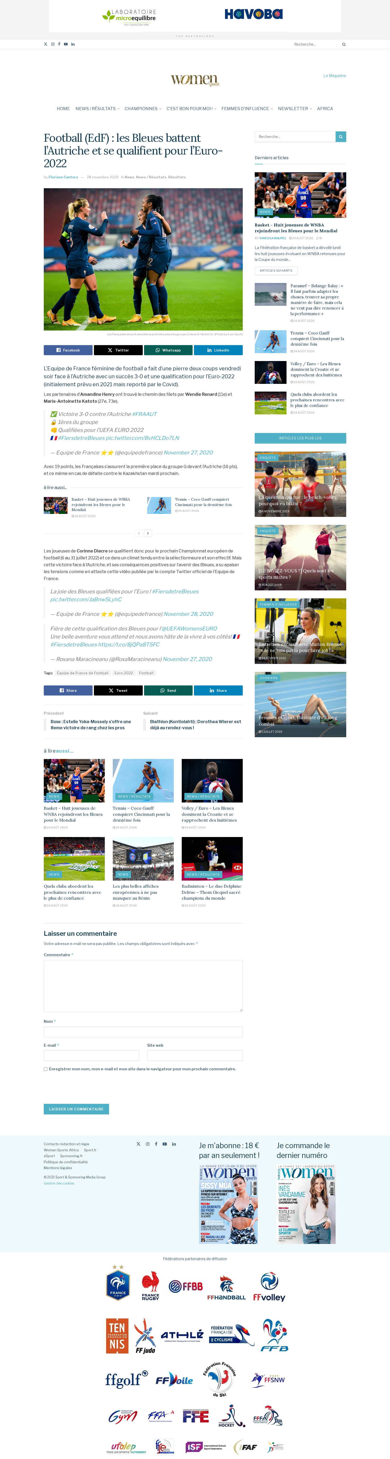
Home (63, 108)
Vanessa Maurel (272, 238)
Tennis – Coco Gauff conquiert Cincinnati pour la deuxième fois (203, 502)
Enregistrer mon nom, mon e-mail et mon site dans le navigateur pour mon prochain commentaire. (142, 1069)
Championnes (141, 108)
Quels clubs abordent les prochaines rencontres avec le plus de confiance (72, 892)
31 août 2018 (271, 585)
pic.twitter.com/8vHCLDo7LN (142, 438)
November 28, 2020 (188, 614)
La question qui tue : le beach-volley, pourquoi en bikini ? (298, 500)
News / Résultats (96, 108)
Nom (50, 1021)
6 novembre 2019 (275, 511)
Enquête (268, 458)
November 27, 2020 (188, 452)
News (130, 177)
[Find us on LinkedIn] (73, 44)
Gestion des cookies (59, 1183)
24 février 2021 (273, 658)
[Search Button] (343, 44)
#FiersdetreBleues (81, 438)
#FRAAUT (144, 414)
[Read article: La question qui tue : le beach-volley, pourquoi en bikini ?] (300, 484)
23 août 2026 (195, 905)
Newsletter (293, 108)
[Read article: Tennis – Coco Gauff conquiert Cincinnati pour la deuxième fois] (159, 505)
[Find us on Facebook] (59, 44)
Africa (325, 108)
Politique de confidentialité (66, 1162)
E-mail (51, 1045)
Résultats (177, 177)
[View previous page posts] (139, 533)
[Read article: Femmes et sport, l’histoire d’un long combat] (300, 704)
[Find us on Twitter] (45, 44)
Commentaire (59, 954)
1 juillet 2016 (271, 731)
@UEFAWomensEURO (189, 628)
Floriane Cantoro (63, 177)
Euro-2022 (124, 673)
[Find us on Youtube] (66, 44)
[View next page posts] (148, 533)
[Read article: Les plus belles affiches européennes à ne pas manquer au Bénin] (143, 859)
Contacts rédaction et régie (66, 1144)
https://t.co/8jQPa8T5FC (128, 644)
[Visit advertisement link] (195, 16)
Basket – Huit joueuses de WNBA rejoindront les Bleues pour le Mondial (101, 504)
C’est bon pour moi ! (190, 108)
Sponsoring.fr (71, 1156)
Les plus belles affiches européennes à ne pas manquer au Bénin (136, 892)
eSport (49, 1156)
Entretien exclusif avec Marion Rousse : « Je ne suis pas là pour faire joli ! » (300, 647)
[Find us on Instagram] (52, 44)
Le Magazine (334, 75)
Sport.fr (90, 1150)
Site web (155, 1045)
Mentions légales (58, 1168)
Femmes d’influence (245, 108)
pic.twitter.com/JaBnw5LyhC (85, 599)
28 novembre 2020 (103, 177)
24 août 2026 (85, 516)
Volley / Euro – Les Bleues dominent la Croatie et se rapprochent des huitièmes (209, 814)
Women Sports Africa (61, 1150)
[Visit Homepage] (195, 75)
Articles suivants (278, 270)
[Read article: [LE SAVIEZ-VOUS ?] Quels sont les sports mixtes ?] (300, 557)
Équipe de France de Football (83, 673)
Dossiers (269, 678)
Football (146, 673)
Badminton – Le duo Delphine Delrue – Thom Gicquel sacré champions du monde (211, 892)
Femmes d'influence (278, 604)
